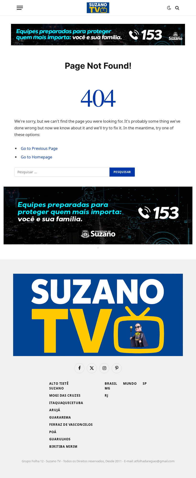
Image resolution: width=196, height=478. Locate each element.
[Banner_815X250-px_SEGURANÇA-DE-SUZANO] (98, 215)
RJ (106, 395)
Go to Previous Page (39, 148)
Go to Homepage (36, 157)
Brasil (111, 383)
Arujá (54, 410)
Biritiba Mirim (63, 446)
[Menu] (20, 7)
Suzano (56, 388)
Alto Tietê (59, 383)
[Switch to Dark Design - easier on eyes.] (169, 8)
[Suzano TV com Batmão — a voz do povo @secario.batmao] (98, 8)
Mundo (130, 383)
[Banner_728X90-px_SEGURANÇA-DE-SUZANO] (98, 34)
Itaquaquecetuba (66, 403)
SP (145, 383)
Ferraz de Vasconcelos (71, 424)
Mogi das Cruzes (65, 395)
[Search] (176, 7)
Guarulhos (60, 439)
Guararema (60, 417)
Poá (52, 432)
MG (107, 388)
